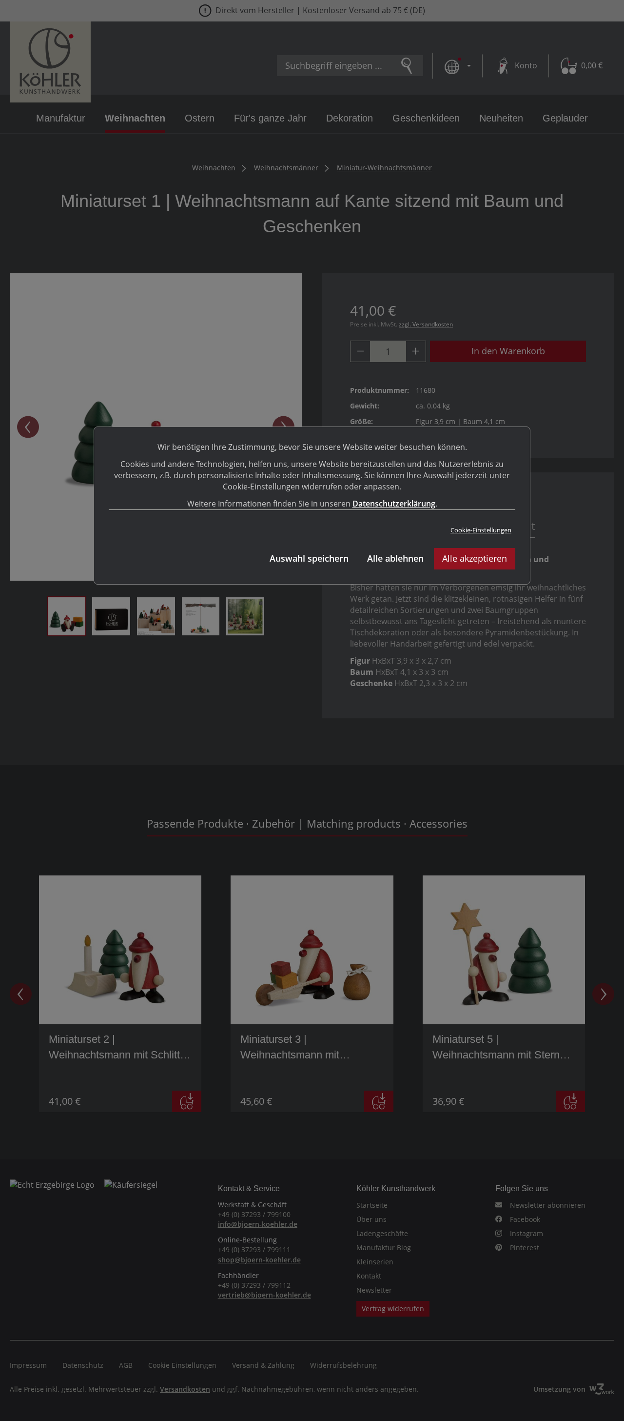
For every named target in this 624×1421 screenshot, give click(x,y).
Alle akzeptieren (474, 558)
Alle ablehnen (395, 558)
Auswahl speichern (309, 558)
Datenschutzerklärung (393, 503)
